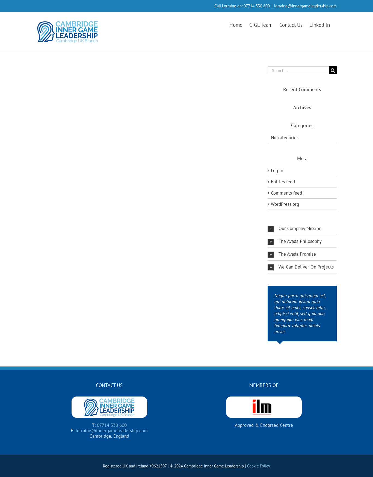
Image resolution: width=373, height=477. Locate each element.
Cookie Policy (258, 466)
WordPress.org (285, 204)
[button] (302, 228)
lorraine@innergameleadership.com (305, 5)
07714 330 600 (257, 5)
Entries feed (283, 182)
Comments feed (286, 193)
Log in (277, 171)
